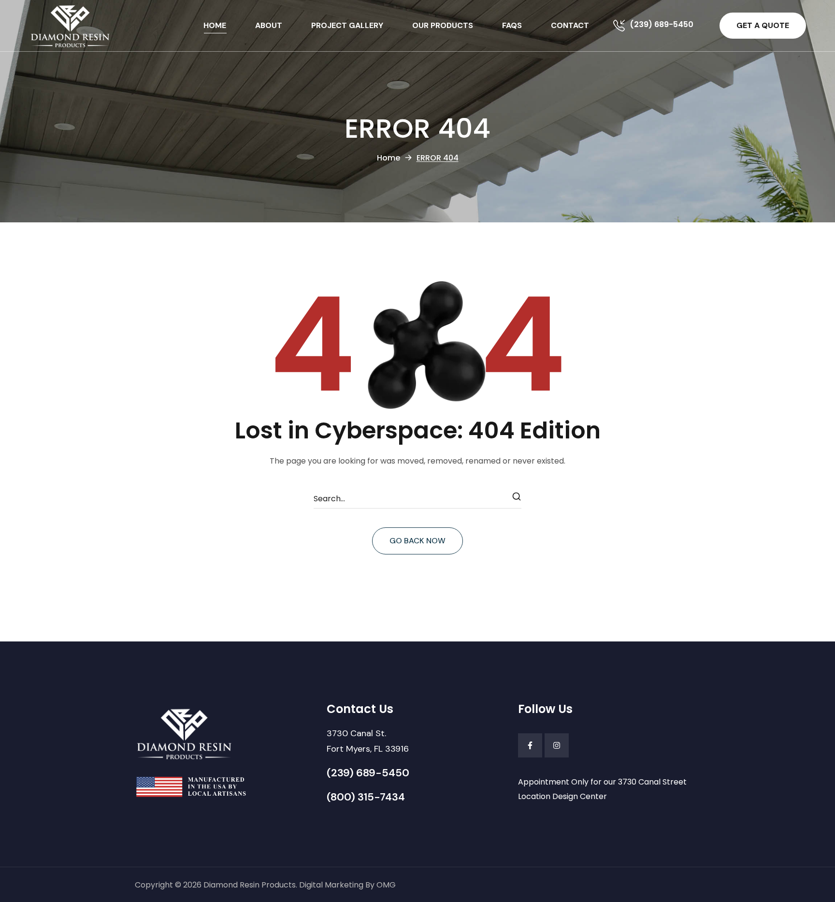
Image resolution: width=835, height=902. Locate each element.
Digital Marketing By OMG (347, 884)
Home (388, 157)
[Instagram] (557, 745)
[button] (763, 26)
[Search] (517, 499)
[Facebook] (530, 745)
